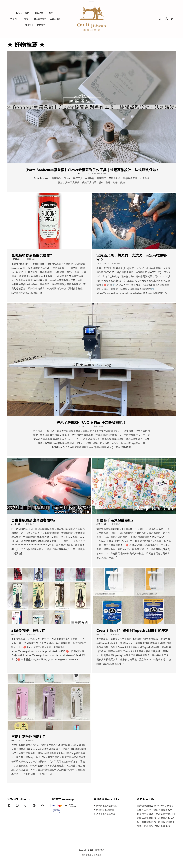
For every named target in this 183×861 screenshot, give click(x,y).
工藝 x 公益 (55, 18)
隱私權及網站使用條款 (91, 855)
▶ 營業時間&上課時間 (104, 809)
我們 (27, 13)
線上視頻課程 (40, 18)
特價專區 (14, 19)
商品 (51, 13)
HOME (18, 12)
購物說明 (41, 24)
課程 (26, 19)
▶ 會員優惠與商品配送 (104, 814)
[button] (160, 19)
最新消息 (39, 13)
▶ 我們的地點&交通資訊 (105, 805)
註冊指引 (29, 24)
